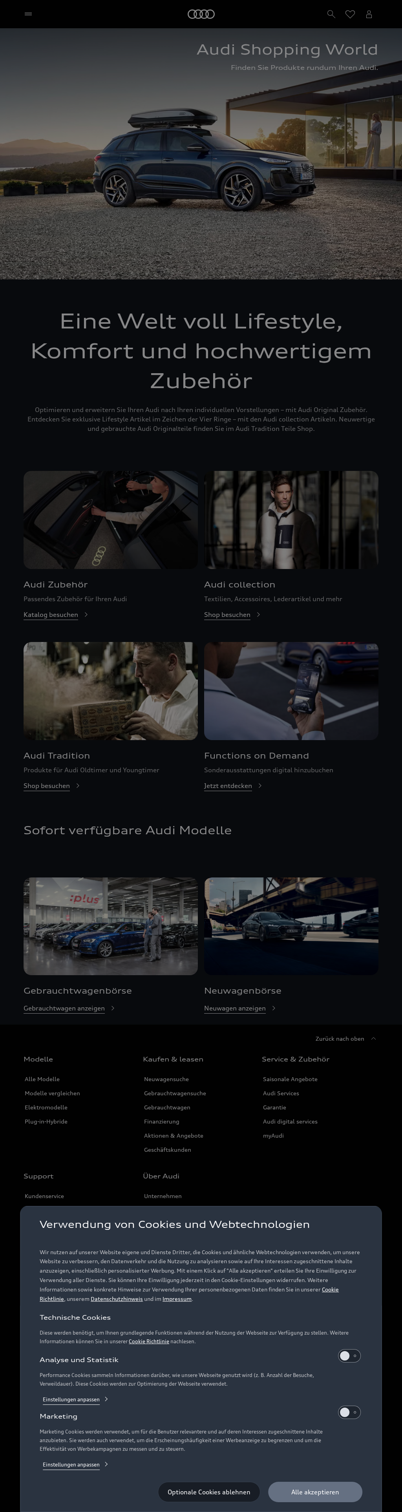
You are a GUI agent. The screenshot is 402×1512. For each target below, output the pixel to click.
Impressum (177, 1298)
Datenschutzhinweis (117, 1298)
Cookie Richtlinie (149, 1341)
